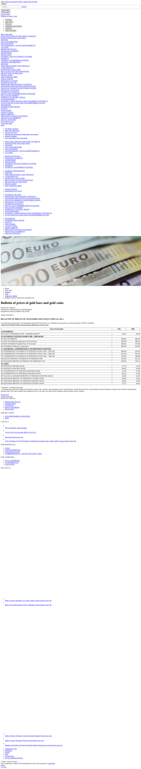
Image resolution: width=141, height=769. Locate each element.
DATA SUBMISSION (12, 461)
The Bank (8, 129)
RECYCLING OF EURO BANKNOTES (15, 71)
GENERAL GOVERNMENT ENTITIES (15, 60)
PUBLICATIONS (7, 79)
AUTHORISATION (12, 462)
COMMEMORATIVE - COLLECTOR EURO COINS (23, 454)
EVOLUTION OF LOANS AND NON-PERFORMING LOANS (23, 103)
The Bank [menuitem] (9, 20)
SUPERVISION (6, 53)
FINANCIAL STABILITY (10, 51)
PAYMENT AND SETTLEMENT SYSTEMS (16, 56)
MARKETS (5, 58)
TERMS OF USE (11, 749)
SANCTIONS (9, 464)
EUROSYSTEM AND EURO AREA (13, 38)
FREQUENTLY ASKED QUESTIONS (14, 116)
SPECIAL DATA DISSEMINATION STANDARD (18, 94)
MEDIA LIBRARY (7, 114)
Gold (6, 294)
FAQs (16, 428)
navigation (12, 2)
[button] (24, 7)
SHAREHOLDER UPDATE (10, 107)
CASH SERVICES (7, 68)
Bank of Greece (28, 600)
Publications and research (13, 134)
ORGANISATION (7, 43)
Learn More (51, 763)
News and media (10, 138)
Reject (3, 765)
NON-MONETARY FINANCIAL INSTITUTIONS (18, 86)
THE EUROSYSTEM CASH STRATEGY (15, 66)
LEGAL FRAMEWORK (9, 42)
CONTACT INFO (7, 112)
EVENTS (4, 108)
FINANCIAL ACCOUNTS (10, 90)
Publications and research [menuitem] (13, 26)
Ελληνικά (7, 121)
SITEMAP (8, 751)
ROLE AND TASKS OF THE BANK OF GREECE (18, 36)
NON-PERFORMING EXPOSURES (17, 416)
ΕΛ (5, 14)
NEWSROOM (6, 105)
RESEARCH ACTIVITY (9, 81)
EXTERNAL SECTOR (9, 82)
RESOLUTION (6, 55)
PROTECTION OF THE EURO (12, 73)
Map (14, 437)
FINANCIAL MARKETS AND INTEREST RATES (18, 88)
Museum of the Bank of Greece (33, 745)
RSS (6, 754)
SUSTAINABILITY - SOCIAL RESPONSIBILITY (18, 45)
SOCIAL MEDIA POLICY (14, 758)
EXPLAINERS (6, 110)
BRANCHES (9, 409)
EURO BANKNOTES (12, 450)
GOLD (7, 448)
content (23, 2)
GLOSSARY (9, 756)
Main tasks (8, 131)
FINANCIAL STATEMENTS (11, 118)
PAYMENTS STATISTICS (10, 92)
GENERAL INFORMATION (11, 62)
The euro (8, 132)
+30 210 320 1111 (20, 432)
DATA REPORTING (8, 99)
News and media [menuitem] (11, 30)
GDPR (7, 752)
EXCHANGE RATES (12, 452)
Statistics (8, 136)
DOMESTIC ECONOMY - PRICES (13, 97)
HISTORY (4, 40)
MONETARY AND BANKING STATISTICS (16, 84)
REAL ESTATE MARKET (10, 95)
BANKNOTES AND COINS (11, 69)
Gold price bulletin (11, 296)
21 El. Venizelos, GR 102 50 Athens (40, 441)
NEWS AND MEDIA (12, 407)
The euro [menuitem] (8, 24)
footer (32, 2)
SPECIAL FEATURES (8, 120)
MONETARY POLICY (9, 49)
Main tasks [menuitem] (9, 22)
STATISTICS (9, 405)
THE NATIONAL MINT (9, 77)
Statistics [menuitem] (8, 28)
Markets (7, 292)
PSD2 (7, 418)
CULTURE (5, 47)
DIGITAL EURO (6, 75)
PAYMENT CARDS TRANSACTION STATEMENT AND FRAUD (24, 101)
